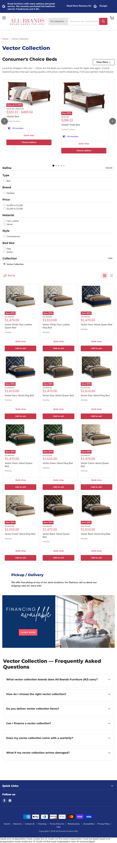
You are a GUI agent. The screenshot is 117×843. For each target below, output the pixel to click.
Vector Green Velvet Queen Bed (18, 465)
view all (109, 168)
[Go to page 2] (56, 165)
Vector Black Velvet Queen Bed (56, 535)
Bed (8, 180)
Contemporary (13, 236)
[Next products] (112, 121)
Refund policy (74, 824)
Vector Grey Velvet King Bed (95, 395)
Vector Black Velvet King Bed (95, 533)
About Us (17, 824)
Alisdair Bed (12, 116)
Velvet (9, 224)
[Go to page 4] (61, 165)
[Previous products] (4, 121)
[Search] (103, 21)
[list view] (111, 275)
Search (7, 824)
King (8, 248)
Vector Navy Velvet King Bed (19, 395)
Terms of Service (57, 824)
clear (110, 258)
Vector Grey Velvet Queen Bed (58, 395)
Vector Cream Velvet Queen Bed (95, 465)
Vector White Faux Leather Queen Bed (18, 326)
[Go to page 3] (58, 165)
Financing (42, 824)
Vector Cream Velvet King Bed (20, 533)
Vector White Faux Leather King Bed (56, 326)
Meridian (10, 193)
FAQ (58, 827)
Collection (9, 258)
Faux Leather (12, 221)
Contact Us (30, 824)
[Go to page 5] (63, 165)
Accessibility (88, 824)
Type (5, 175)
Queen (9, 252)
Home (5, 39)
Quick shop (29, 135)
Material (8, 215)
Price (6, 199)
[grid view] (104, 275)
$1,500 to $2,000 (14, 208)
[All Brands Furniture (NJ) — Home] (27, 21)
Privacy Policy (104, 824)
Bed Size (8, 243)
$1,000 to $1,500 (14, 205)
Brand (6, 187)
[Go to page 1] (53, 166)
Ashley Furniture (13, 121)
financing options (29, 730)
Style (5, 230)
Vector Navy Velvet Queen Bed (96, 324)
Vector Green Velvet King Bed (58, 463)
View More (102, 62)
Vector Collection (15, 264)
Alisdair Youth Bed (70, 124)
